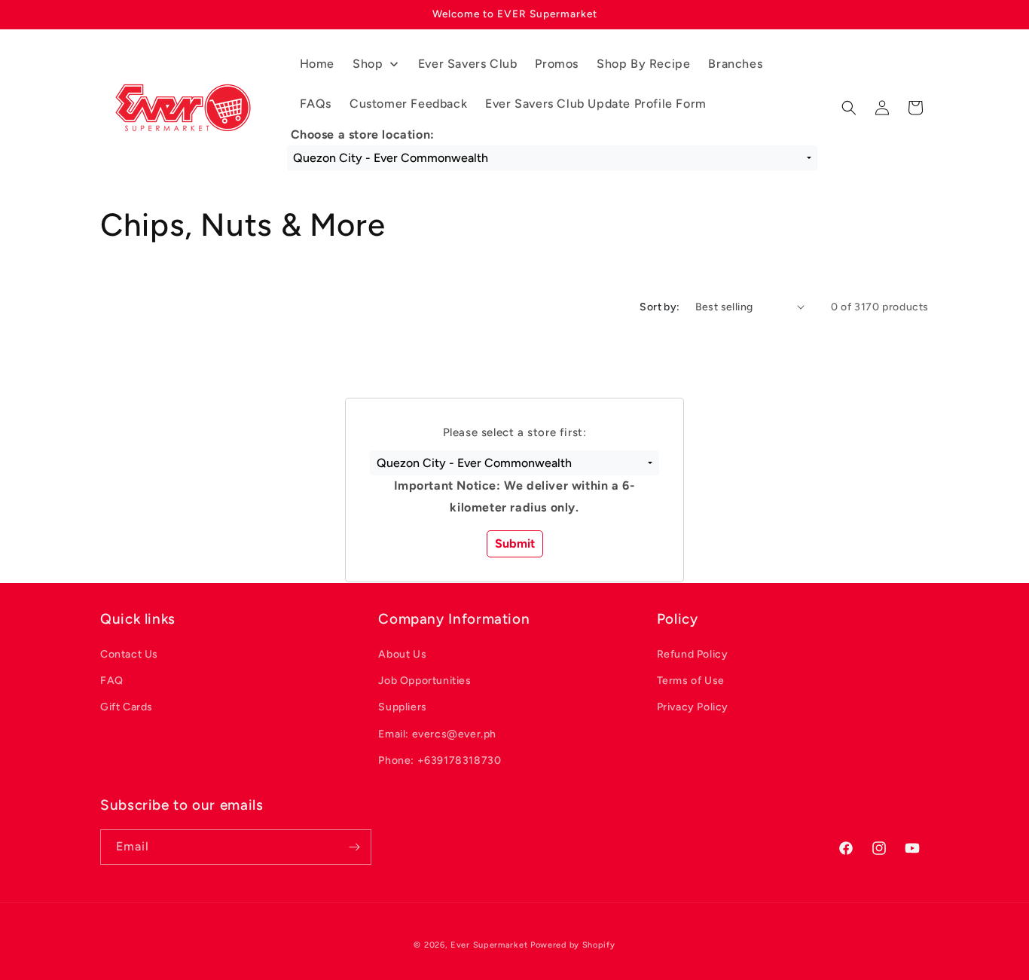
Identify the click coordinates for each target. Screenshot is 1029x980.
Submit (515, 543)
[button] (514, 463)
